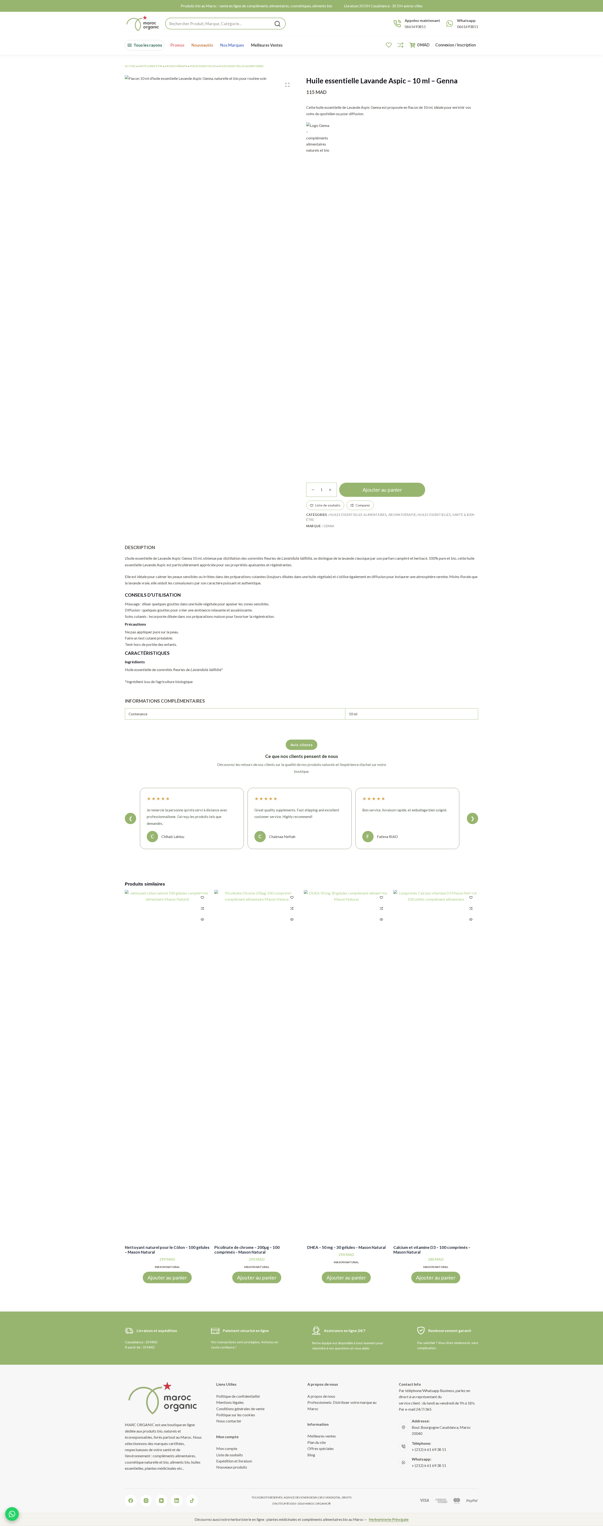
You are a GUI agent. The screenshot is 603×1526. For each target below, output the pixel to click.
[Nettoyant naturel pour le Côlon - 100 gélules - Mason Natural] (167, 1066)
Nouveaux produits (231, 1467)
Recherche (277, 24)
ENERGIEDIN (309, 1497)
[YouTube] (161, 1500)
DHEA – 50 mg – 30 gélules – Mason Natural (346, 1247)
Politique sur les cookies (235, 1415)
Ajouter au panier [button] (167, 1277)
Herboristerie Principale (389, 1519)
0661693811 (415, 26)
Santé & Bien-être (150, 66)
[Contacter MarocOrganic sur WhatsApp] (12, 1514)
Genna (328, 526)
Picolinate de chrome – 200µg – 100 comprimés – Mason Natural (247, 1250)
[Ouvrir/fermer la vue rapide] (202, 919)
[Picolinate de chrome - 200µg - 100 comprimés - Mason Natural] (256, 1066)
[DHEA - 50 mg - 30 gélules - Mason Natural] (346, 1066)
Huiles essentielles (203, 66)
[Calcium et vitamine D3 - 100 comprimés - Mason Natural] (435, 1066)
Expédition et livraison (234, 1461)
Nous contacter (228, 1421)
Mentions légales (230, 1402)
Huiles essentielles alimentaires (241, 66)
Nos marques (232, 45)
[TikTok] (192, 1500)
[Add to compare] (202, 908)
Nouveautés (202, 45)
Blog (311, 1455)
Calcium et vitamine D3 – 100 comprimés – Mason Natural (431, 1250)
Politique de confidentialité (238, 1396)
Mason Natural (167, 1266)
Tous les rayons (148, 45)
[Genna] (318, 299)
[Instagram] (146, 1500)
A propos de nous (321, 1396)
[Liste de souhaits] (389, 45)
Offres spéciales (320, 1448)
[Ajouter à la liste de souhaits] (202, 897)
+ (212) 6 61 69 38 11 (429, 1449)
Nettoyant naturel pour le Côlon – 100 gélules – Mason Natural (167, 1250)
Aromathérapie (176, 66)
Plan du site (316, 1442)
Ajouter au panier (382, 489)
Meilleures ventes (267, 45)
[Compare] (400, 45)
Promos (177, 45)
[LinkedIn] (177, 1500)
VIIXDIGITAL (333, 1497)
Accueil (130, 66)
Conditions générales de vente (240, 1408)
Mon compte (226, 1448)
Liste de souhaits (229, 1455)
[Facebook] (131, 1500)
